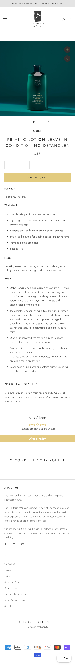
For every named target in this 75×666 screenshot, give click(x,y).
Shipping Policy (12, 582)
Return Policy (11, 588)
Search (7, 606)
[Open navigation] (5, 19)
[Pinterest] (22, 543)
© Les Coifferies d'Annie (37, 622)
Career (8, 570)
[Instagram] (14, 543)
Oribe (37, 131)
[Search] (63, 19)
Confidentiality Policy (15, 594)
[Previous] (26, 122)
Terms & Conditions (14, 600)
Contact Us (10, 564)
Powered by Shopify (37, 627)
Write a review (37, 439)
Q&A (7, 576)
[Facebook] (5, 543)
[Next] (48, 122)
